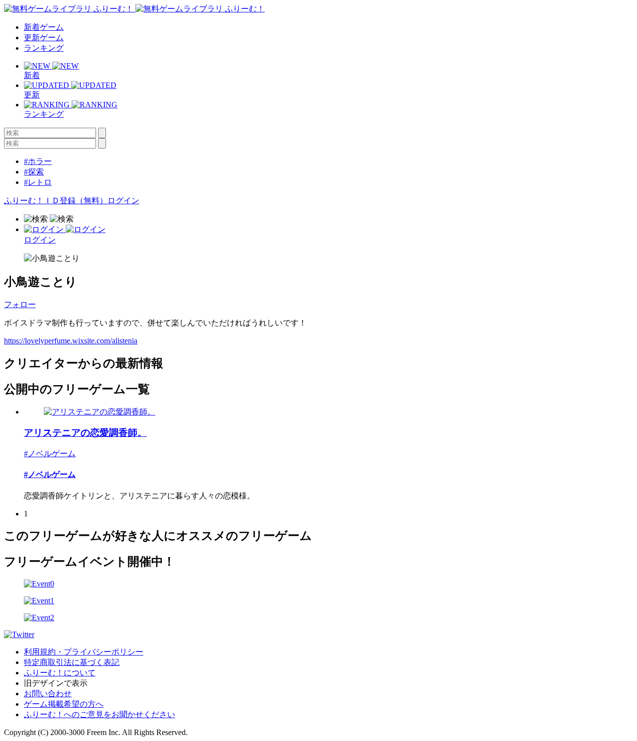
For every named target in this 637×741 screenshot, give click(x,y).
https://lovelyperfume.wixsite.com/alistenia (70, 340)
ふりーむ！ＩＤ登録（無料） (55, 200)
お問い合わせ (48, 693)
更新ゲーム (44, 37)
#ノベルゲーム (50, 453)
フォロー (20, 304)
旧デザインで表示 (56, 683)
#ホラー (38, 161)
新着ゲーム (44, 27)
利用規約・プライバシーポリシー (83, 652)
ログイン (123, 200)
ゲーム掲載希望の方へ (64, 704)
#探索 (34, 171)
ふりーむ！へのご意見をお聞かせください (99, 714)
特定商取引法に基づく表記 (71, 662)
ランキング (44, 48)
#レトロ (38, 182)
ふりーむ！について (60, 672)
